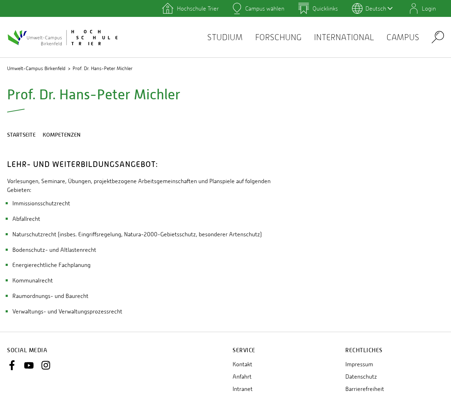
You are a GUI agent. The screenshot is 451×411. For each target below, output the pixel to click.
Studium (225, 37)
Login (429, 8)
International (344, 37)
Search (438, 36)
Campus (403, 37)
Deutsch (375, 8)
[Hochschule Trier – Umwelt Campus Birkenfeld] (63, 37)
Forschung (278, 37)
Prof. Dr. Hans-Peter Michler (102, 68)
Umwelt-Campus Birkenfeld (36, 68)
